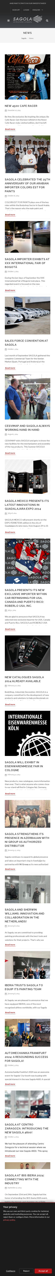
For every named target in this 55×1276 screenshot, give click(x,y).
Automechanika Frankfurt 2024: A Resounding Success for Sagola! (26, 1126)
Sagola (23, 38)
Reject (26, 1271)
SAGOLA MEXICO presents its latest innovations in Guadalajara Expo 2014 (27, 504)
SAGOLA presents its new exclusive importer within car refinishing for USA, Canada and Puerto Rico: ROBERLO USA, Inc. (26, 598)
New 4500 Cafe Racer (21, 105)
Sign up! (41, 3)
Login (20, 10)
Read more (10, 129)
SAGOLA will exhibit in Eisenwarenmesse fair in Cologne (24, 766)
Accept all (43, 1271)
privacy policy (9, 1220)
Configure (10, 1271)
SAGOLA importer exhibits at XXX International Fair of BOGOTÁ (27, 263)
